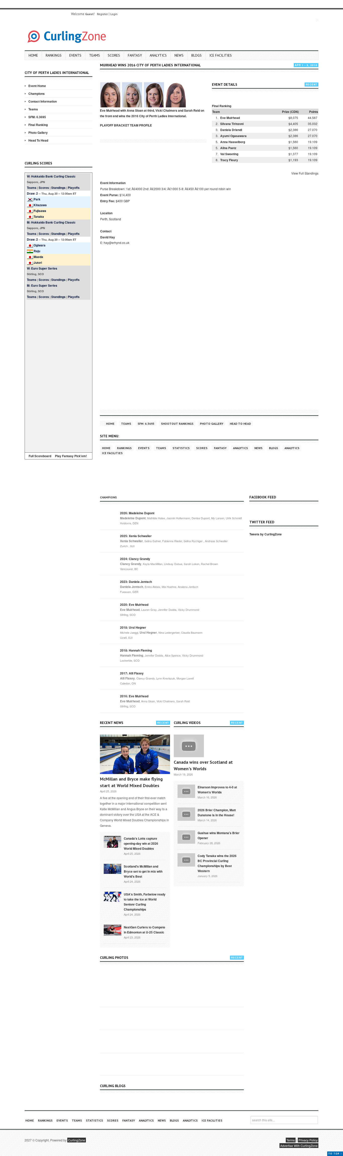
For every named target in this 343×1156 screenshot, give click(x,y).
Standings (58, 187)
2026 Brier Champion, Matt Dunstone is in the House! (217, 812)
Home (33, 55)
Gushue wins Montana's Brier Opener (219, 835)
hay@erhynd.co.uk (116, 242)
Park (37, 199)
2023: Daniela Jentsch (136, 581)
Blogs (196, 55)
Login (114, 14)
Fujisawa (40, 210)
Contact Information (42, 101)
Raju (37, 251)
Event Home (37, 85)
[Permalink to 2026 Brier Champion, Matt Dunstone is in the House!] (186, 814)
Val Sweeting (229, 154)
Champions (36, 93)
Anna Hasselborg (232, 142)
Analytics (158, 55)
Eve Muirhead (230, 117)
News (179, 55)
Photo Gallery (38, 132)
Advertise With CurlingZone (299, 1145)
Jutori (38, 262)
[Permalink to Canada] (112, 841)
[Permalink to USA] (112, 896)
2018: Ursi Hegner (133, 627)
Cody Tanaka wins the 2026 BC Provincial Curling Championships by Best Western (217, 863)
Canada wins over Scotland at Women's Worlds (203, 765)
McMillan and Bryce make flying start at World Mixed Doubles (131, 782)
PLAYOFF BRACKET (114, 125)
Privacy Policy (308, 1140)
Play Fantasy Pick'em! (71, 456)
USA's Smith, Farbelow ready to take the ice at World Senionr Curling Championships (144, 902)
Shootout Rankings (177, 423)
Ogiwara (39, 245)
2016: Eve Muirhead (134, 696)
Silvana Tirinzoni (232, 123)
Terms (291, 1140)
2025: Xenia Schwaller (136, 536)
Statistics (181, 448)
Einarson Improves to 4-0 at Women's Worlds (217, 789)
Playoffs (74, 187)
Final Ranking (38, 124)
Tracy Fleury (229, 160)
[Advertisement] (58, 375)
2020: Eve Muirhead (134, 604)
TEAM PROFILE (141, 125)
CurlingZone (76, 1140)
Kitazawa (40, 205)
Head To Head (38, 140)
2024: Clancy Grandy (135, 558)
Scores (114, 55)
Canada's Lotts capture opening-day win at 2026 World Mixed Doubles (141, 843)
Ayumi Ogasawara (233, 136)
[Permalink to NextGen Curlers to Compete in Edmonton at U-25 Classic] (112, 929)
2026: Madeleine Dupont (137, 513)
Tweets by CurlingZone (265, 534)
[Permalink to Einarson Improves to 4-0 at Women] (186, 791)
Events (75, 55)
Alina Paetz (228, 148)
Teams (94, 55)
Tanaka (39, 216)
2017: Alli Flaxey (132, 673)
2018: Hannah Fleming (136, 650)
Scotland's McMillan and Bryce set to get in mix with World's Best (143, 871)
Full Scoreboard (40, 456)
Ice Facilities (220, 55)
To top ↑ (335, 1153)
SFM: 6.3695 (37, 117)
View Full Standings (304, 173)
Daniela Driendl (231, 129)
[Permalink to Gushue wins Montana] (186, 836)
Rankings (54, 55)
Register (102, 14)
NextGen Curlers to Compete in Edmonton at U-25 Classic (144, 929)
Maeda (38, 256)
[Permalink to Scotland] (112, 868)
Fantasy (135, 55)
